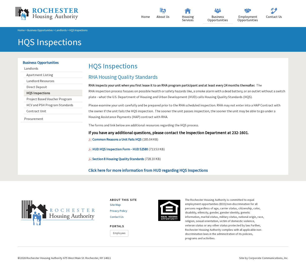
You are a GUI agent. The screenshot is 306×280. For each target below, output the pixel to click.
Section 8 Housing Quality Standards (118, 159)
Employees (119, 233)
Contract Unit (36, 111)
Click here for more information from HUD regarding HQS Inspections (148, 170)
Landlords (61, 30)
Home (145, 17)
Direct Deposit (36, 87)
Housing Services (188, 18)
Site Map (115, 205)
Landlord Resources (40, 81)
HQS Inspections (38, 93)
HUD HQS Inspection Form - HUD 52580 (120, 149)
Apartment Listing (39, 75)
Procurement (33, 119)
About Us (163, 17)
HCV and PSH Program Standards (49, 105)
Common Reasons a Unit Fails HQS (117, 139)
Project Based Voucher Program (49, 99)
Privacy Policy (118, 211)
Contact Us (274, 17)
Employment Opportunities (248, 18)
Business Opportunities (218, 18)
